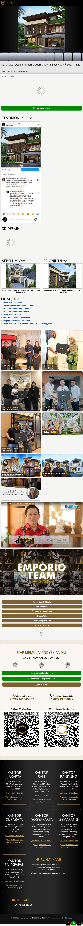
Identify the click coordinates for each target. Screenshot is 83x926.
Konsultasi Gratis (42, 108)
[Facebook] (12, 906)
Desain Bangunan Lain (42, 621)
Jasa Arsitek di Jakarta (14, 793)
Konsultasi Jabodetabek (43, 673)
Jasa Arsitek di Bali (41, 795)
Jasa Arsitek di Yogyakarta (41, 841)
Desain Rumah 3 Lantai (12, 303)
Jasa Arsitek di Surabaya (14, 836)
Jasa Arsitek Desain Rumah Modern (17, 318)
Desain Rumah (23, 71)
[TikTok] (31, 906)
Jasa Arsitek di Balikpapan (14, 881)
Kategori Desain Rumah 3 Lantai (16, 309)
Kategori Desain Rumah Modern (16, 312)
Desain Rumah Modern (12, 315)
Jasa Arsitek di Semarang (68, 841)
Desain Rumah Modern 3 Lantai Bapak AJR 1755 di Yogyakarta (28, 324)
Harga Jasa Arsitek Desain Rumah (16, 321)
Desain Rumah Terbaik (42, 611)
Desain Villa (42, 616)
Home (3, 71)
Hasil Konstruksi (42, 625)
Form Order (42, 684)
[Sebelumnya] (68, 923)
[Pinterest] (20, 906)
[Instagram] (23, 906)
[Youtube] (27, 906)
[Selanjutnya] (79, 923)
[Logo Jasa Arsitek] (7, 3)
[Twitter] (16, 906)
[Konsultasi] (73, 923)
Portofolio (11, 71)
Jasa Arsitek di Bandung (69, 793)
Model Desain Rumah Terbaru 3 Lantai (18, 306)
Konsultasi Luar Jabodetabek (42, 679)
